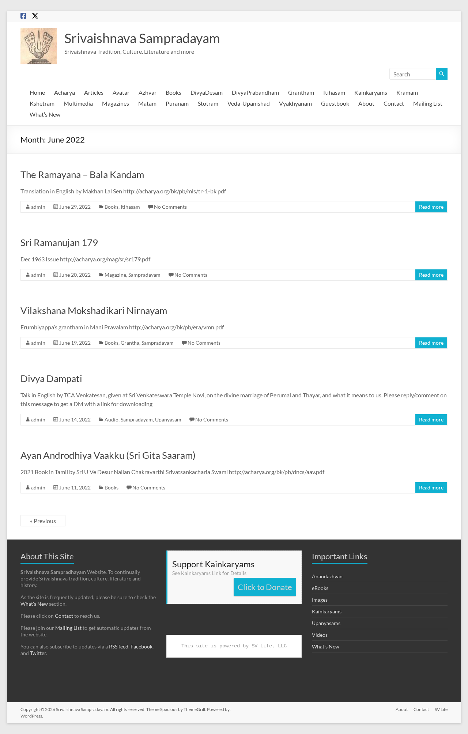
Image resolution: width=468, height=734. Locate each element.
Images (320, 600)
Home (37, 92)
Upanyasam (168, 419)
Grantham (301, 92)
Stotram (208, 103)
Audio (111, 419)
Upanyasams (326, 623)
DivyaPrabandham (255, 92)
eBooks (320, 588)
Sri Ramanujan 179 (59, 242)
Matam (147, 103)
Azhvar (147, 92)
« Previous (43, 520)
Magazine (115, 275)
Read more (431, 207)
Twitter (38, 653)
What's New (325, 646)
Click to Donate (265, 587)
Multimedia (78, 103)
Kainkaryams (370, 92)
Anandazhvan (327, 576)
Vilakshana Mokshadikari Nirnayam (93, 310)
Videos (320, 635)
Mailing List (427, 103)
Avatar (121, 92)
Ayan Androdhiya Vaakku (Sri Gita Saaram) (108, 455)
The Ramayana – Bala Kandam (82, 174)
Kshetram (42, 103)
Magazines (115, 103)
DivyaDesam (206, 92)
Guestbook (335, 103)
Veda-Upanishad (248, 103)
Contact (394, 103)
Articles (93, 92)
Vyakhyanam (295, 103)
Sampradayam (144, 275)
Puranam (177, 103)
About (366, 103)
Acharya (64, 92)
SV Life (441, 709)
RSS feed (118, 646)
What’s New (45, 114)
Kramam (407, 92)
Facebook (141, 646)
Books (173, 92)
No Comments (170, 207)
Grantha (130, 343)
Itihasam (334, 92)
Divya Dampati (51, 378)
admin (38, 207)
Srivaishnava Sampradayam (142, 38)
